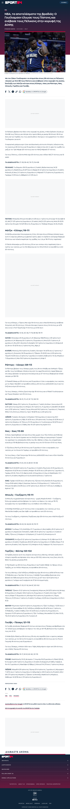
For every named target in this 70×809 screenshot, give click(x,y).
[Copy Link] (16, 92)
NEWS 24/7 (29, 803)
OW (50, 803)
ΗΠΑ (10, 695)
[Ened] (34, 799)
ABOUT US (21, 784)
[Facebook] (6, 92)
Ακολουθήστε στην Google (14, 704)
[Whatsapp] (20, 92)
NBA (6, 695)
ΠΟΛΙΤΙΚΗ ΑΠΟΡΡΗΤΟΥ (54, 784)
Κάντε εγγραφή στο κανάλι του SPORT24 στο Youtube (22, 708)
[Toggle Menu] (2, 2)
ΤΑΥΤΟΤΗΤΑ (13, 784)
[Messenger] (13, 92)
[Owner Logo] (35, 793)
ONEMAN (37, 803)
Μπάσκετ (16, 695)
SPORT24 (21, 803)
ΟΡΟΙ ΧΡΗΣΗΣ (40, 784)
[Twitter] (9, 92)
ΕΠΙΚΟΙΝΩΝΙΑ (30, 784)
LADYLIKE (45, 803)
